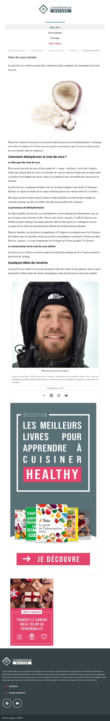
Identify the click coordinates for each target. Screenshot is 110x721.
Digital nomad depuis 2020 (23, 376)
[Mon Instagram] (59, 396)
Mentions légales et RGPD (12, 718)
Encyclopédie (55, 32)
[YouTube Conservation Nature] (66, 396)
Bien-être (55, 27)
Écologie (55, 38)
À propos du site (55, 388)
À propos (13, 686)
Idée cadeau (55, 43)
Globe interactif (17, 693)
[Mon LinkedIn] (51, 396)
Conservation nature (55, 22)
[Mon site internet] (44, 396)
